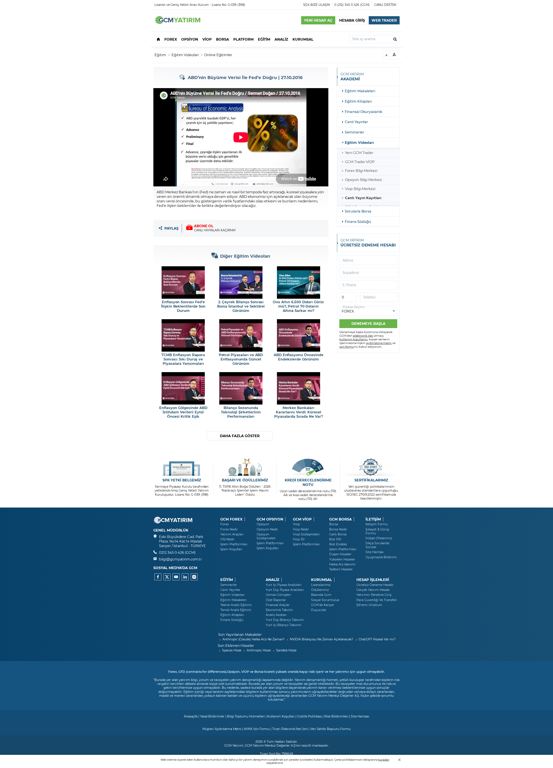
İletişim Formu (376, 524)
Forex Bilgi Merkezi (361, 170)
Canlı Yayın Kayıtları (363, 197)
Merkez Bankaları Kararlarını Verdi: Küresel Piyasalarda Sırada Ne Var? (298, 412)
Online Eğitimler (218, 54)
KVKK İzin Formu (257, 729)
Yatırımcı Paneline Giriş (373, 595)
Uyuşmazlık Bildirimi (381, 557)
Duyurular (318, 610)
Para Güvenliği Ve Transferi (376, 600)
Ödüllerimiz (320, 590)
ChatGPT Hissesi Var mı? (377, 639)
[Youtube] (176, 576)
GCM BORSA (340, 519)
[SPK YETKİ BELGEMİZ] (182, 467)
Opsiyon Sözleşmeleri (266, 536)
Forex (224, 524)
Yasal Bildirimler (212, 716)
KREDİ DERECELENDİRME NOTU (308, 482)
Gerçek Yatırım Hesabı (373, 590)
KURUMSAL (321, 580)
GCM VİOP (302, 519)
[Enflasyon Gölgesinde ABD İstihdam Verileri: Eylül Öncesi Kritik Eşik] (183, 388)
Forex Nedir (229, 529)
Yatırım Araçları (232, 534)
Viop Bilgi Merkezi (360, 188)
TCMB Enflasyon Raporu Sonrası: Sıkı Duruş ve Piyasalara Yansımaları (183, 359)
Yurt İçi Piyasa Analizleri (284, 585)
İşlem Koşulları (231, 549)
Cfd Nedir (227, 539)
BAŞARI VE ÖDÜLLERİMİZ (245, 480)
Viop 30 (298, 539)
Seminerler (354, 132)
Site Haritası (374, 552)
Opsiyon (263, 524)
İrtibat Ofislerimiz (378, 538)
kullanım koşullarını (353, 339)
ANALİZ (272, 580)
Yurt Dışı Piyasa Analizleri (285, 590)
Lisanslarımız (321, 585)
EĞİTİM (226, 580)
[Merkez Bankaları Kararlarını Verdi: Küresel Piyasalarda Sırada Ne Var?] (298, 388)
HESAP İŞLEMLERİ (372, 580)
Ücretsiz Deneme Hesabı (374, 585)
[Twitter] (167, 576)
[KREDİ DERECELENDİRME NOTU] (308, 467)
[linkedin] (185, 576)
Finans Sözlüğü (358, 221)
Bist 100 (335, 539)
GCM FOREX (231, 519)
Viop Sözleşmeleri (306, 534)
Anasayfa (190, 716)
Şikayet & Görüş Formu (377, 531)
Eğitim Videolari (185, 54)
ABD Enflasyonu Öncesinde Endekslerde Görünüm (298, 357)
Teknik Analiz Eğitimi (236, 605)
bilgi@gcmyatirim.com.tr (180, 559)
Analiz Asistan (276, 615)
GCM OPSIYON (270, 519)
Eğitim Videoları (359, 142)
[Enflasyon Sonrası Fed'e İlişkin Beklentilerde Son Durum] (183, 282)
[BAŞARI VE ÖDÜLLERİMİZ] (245, 467)
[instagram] (194, 576)
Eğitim (160, 54)
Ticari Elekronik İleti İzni (290, 729)
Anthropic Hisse (258, 650)
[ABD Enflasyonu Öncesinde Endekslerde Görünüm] (298, 335)
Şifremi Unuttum (369, 605)
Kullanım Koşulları (281, 716)
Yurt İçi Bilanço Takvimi (283, 625)
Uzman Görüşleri (278, 595)
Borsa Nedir (338, 529)
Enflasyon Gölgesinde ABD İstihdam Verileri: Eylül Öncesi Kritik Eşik (183, 412)
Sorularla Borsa (358, 211)
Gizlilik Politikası (309, 716)
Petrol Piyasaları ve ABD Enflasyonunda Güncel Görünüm (241, 359)
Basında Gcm (321, 595)
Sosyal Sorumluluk (325, 600)
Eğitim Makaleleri (360, 91)
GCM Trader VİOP (360, 161)
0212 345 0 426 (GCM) (177, 552)
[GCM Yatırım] (177, 22)
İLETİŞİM (373, 519)
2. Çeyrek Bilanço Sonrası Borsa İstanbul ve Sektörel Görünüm (241, 306)
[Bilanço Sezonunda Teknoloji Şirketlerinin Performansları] (241, 388)
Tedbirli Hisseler (341, 569)
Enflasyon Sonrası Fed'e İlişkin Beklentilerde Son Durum (183, 306)
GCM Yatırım (233, 745)
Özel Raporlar (276, 600)
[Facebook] (157, 576)
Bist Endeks (338, 544)
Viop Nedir (301, 529)
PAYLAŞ (171, 228)
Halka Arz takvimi (342, 564)
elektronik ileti (363, 335)
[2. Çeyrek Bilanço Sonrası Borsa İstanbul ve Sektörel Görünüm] (241, 282)
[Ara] (395, 39)
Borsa (333, 524)
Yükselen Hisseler (342, 559)
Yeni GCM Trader (359, 152)
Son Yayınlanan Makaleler (240, 634)
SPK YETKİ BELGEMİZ (181, 480)
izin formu (346, 346)
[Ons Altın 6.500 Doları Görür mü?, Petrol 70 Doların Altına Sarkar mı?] (298, 282)
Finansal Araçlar (278, 605)
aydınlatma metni (379, 343)
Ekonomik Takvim (279, 610)
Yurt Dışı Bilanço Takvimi (285, 620)
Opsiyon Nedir (267, 529)
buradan (383, 759)
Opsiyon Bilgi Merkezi (363, 179)
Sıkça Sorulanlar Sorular (377, 545)
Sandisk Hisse (286, 650)
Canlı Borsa (337, 534)
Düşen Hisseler (340, 554)
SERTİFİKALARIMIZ (371, 480)
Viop (296, 524)
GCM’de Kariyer (322, 605)
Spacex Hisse (231, 650)
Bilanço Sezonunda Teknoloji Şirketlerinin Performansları (241, 412)
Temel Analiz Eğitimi (235, 610)
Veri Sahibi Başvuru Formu (330, 729)
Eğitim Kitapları (358, 101)
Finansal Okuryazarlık (363, 111)
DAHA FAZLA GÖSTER (239, 435)
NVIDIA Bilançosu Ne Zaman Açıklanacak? (321, 639)
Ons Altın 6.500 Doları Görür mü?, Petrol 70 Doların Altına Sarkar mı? (298, 306)
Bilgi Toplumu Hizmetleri (246, 716)
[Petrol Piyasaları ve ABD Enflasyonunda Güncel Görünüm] (241, 335)
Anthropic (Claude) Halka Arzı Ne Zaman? (253, 639)
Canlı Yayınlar (356, 121)
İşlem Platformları (234, 544)
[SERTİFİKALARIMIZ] (371, 467)
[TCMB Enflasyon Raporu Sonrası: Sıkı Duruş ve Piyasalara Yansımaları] (183, 335)
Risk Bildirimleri (336, 716)
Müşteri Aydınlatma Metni (222, 729)
